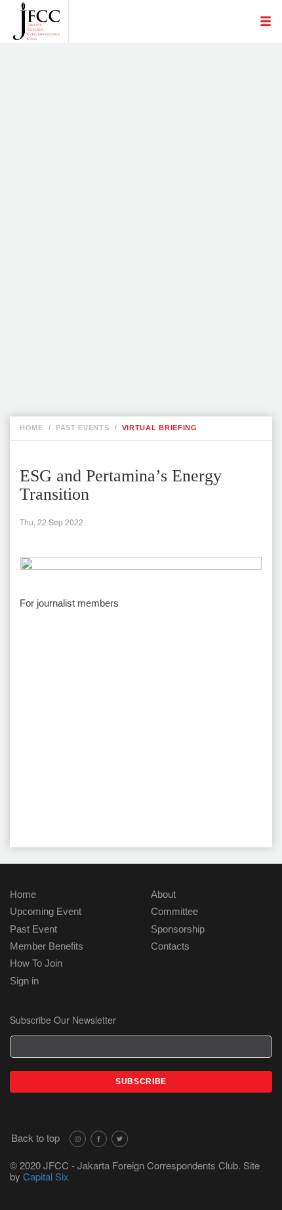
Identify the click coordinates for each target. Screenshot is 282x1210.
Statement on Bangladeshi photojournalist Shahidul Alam (153, 373)
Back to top (35, 1137)
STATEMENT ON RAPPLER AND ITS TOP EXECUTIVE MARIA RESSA (143, 299)
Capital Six (46, 1176)
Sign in (24, 980)
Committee (174, 911)
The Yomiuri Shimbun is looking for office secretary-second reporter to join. (148, 143)
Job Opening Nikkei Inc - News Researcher (130, 81)
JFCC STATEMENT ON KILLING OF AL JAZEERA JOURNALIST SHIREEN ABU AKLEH (153, 183)
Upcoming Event (45, 911)
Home (23, 894)
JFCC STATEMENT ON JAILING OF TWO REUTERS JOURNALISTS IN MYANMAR (152, 333)
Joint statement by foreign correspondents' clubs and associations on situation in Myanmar (153, 230)
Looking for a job (124, 60)
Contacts (170, 946)
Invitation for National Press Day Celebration (142, 109)
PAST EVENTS (83, 428)
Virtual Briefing (159, 428)
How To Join (36, 963)
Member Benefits (46, 946)
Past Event (33, 929)
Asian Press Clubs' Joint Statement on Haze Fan (146, 271)
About (163, 894)
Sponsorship (178, 929)
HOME (31, 428)
